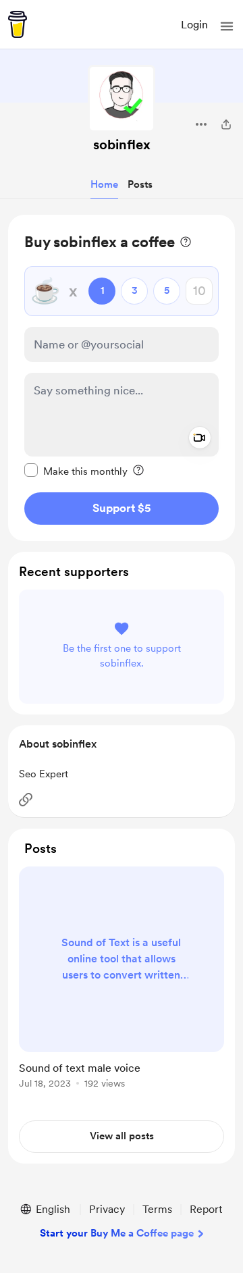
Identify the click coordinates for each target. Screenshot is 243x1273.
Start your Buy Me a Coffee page (117, 1233)
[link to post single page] (121, 979)
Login (194, 24)
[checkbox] (76, 470)
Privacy (107, 1209)
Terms (157, 1209)
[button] (227, 26)
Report (206, 1209)
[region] (121, 378)
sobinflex (122, 144)
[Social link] (25, 799)
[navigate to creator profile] (121, 98)
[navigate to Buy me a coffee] (17, 24)
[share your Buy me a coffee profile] (226, 124)
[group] (121, 985)
